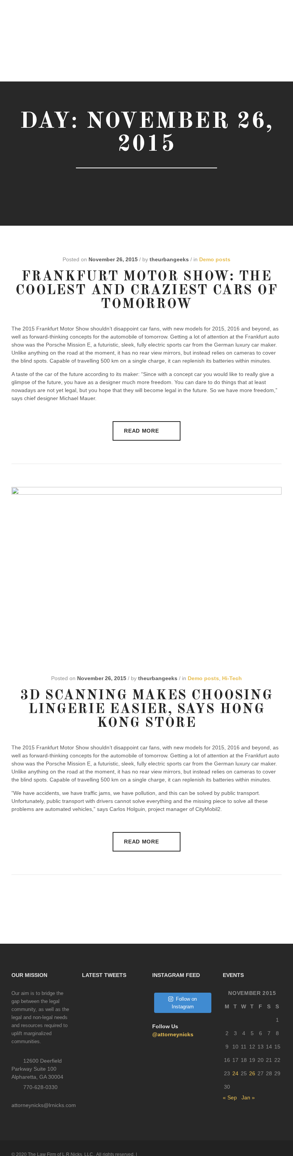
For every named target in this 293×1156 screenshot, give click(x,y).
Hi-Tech (232, 678)
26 (252, 1073)
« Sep (230, 1097)
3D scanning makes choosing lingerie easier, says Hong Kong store (146, 709)
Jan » (248, 1097)
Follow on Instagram (184, 1002)
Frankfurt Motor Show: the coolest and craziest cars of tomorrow (146, 290)
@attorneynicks (172, 1034)
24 (235, 1073)
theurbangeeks (169, 259)
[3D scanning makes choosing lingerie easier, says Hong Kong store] (146, 577)
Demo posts (214, 259)
